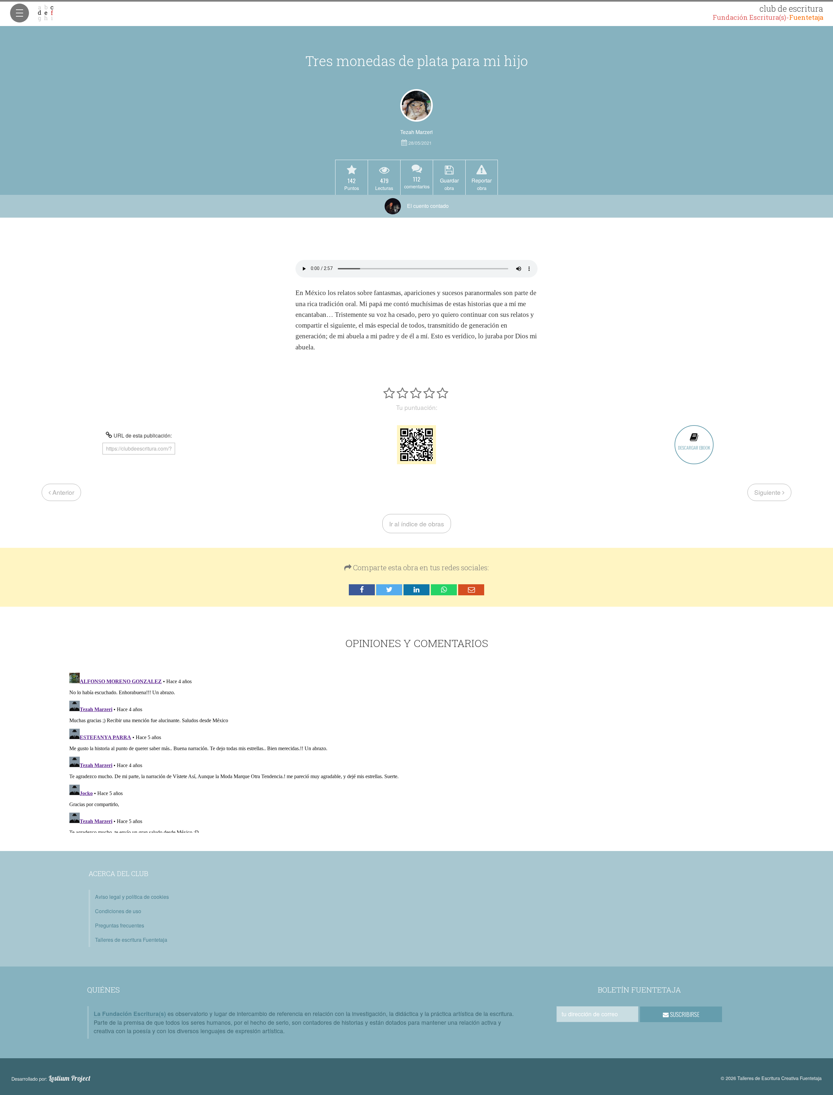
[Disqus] (417, 751)
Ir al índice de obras (416, 523)
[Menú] (19, 13)
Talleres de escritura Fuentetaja (131, 939)
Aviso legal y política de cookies (132, 896)
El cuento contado (427, 206)
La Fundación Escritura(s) (130, 1013)
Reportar (481, 184)
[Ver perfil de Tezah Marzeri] (416, 105)
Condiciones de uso (118, 911)
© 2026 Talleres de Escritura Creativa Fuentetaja (771, 1078)
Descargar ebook (694, 447)
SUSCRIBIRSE (684, 1014)
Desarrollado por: (50, 1078)
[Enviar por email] (471, 590)
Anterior (62, 492)
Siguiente (768, 492)
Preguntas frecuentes (119, 925)
